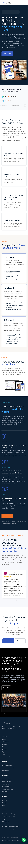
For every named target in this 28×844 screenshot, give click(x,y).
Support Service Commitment (10, 819)
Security (14, 840)
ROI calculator (6, 786)
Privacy (4, 840)
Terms (8, 840)
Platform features (7, 779)
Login (3, 805)
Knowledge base (6, 781)
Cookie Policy (5, 824)
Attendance (5, 742)
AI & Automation (6, 757)
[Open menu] (24, 2)
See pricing (20, 641)
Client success (6, 784)
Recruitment (5, 770)
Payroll (4, 739)
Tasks (3, 754)
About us (4, 800)
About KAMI (6, 687)
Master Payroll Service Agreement (11, 826)
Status (18, 840)
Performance (5, 747)
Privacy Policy (6, 821)
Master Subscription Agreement (10, 814)
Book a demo (7, 53)
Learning (4, 749)
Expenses (4, 752)
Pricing (4, 803)
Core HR (4, 736)
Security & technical (7, 789)
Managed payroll (7, 765)
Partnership (5, 791)
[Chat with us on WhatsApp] (24, 840)
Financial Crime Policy (8, 829)
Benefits (4, 744)
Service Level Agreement (8, 816)
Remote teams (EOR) (8, 768)
